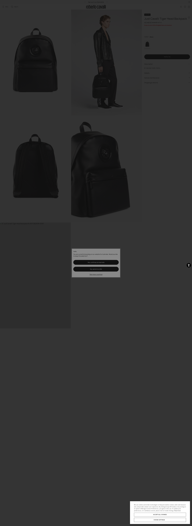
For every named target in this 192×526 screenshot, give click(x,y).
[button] (160, 520)
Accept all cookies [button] (160, 514)
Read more (177, 511)
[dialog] (160, 512)
